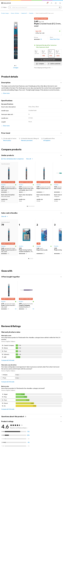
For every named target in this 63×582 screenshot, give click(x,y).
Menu (5, 7)
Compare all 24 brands (7, 360)
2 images (15, 68)
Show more (6, 93)
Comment (6, 479)
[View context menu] (49, 460)
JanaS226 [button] (8, 459)
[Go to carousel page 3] (31, 258)
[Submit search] (10, 7)
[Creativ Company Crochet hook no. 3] (26, 296)
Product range (5, 13)
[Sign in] (51, 3)
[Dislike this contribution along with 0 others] (60, 460)
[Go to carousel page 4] (31, 206)
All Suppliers (46, 140)
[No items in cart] (60, 3)
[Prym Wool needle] (44, 237)
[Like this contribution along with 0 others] (53, 487)
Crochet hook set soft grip (33, 471)
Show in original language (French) (13, 502)
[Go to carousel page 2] (28, 206)
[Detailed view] (31, 351)
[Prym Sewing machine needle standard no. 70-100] (26, 237)
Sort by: (3, 454)
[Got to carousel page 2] (16, 65)
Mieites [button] (7, 486)
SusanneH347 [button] (9, 552)
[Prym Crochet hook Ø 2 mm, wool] (9, 296)
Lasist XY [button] (8, 513)
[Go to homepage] (6, 3)
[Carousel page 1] (27, 206)
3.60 (36, 21)
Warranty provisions (27, 140)
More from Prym (55, 38)
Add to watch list (55, 64)
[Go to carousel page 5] (32, 206)
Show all (28, 159)
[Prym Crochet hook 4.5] (44, 177)
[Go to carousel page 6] (33, 206)
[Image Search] (60, 7)
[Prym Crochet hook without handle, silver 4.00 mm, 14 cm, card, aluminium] (26, 177)
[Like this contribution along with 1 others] (53, 460)
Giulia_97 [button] (7, 575)
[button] (48, 46)
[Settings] (47, 3)
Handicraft (24, 13)
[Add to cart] (15, 309)
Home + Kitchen (15, 13)
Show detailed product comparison (13, 159)
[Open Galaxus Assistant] (55, 3)
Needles (31, 13)
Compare (41, 64)
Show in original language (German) (13, 475)
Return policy (7, 140)
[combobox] (10, 454)
